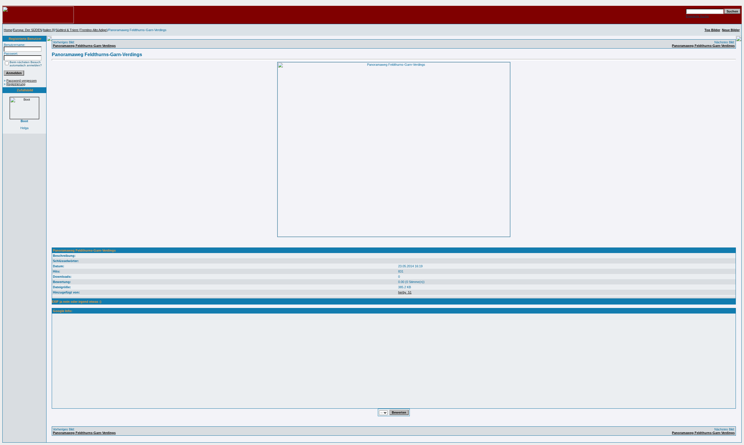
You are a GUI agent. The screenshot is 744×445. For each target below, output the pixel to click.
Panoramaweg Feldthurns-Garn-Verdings (84, 45)
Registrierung (15, 84)
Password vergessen (21, 80)
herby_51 (405, 292)
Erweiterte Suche (697, 16)
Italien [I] (49, 30)
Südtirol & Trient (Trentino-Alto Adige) (82, 30)
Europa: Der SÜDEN (27, 30)
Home (8, 30)
